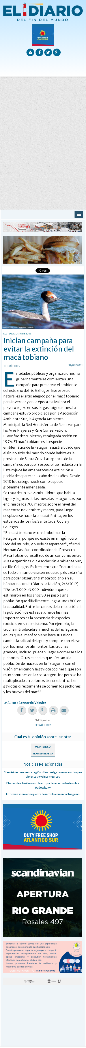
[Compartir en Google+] (42, 710)
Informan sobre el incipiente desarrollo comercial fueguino (43, 794)
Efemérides (12, 365)
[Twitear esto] (32, 710)
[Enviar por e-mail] (64, 710)
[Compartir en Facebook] (21, 710)
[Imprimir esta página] (53, 710)
